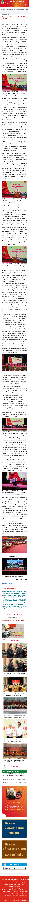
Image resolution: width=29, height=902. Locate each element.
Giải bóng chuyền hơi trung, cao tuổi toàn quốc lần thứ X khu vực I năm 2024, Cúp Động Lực (15, 603)
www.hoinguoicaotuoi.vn (12, 895)
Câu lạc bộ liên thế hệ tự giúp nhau (10, 617)
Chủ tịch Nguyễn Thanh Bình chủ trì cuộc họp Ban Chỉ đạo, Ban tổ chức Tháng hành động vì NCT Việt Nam (15, 607)
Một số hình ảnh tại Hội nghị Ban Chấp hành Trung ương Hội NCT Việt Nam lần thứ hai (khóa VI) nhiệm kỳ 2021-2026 (14, 761)
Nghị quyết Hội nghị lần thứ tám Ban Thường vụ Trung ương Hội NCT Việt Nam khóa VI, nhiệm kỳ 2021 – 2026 (13, 773)
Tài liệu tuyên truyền (11, 771)
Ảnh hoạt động (14, 640)
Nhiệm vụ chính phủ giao (11, 9)
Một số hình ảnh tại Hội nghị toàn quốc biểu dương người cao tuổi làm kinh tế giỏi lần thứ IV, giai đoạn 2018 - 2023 (14, 716)
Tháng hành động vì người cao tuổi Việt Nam (13, 620)
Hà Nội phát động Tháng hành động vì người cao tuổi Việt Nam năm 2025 (14, 596)
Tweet (10, 583)
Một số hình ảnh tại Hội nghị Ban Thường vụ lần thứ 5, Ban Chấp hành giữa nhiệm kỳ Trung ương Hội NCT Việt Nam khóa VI (14, 694)
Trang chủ (3, 9)
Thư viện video (14, 766)
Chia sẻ (5, 583)
